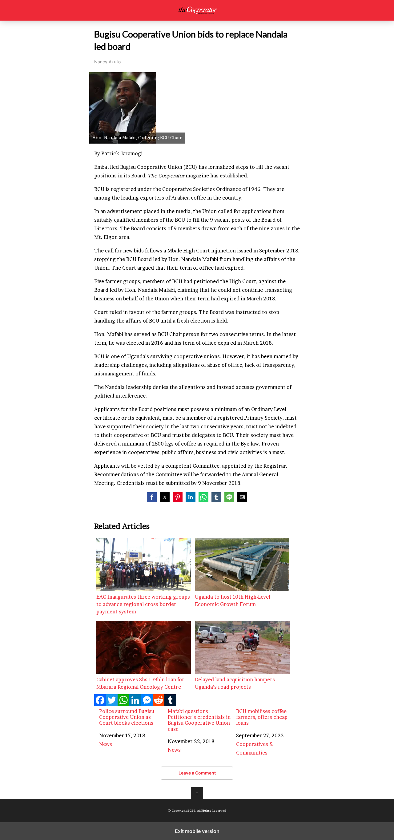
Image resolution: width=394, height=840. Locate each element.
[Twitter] (112, 704)
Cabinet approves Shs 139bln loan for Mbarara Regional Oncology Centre (140, 683)
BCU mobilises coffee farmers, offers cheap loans (261, 717)
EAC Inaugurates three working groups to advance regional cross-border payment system (143, 604)
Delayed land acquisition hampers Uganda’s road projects (235, 683)
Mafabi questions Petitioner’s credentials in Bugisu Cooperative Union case (199, 720)
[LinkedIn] (135, 704)
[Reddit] (158, 704)
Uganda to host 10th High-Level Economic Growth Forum (232, 600)
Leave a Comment (197, 772)
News (105, 744)
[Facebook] (100, 704)
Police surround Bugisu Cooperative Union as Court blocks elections (126, 717)
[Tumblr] (170, 704)
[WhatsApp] (123, 704)
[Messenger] (147, 704)
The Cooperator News (197, 10)
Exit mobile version (197, 831)
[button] (152, 497)
